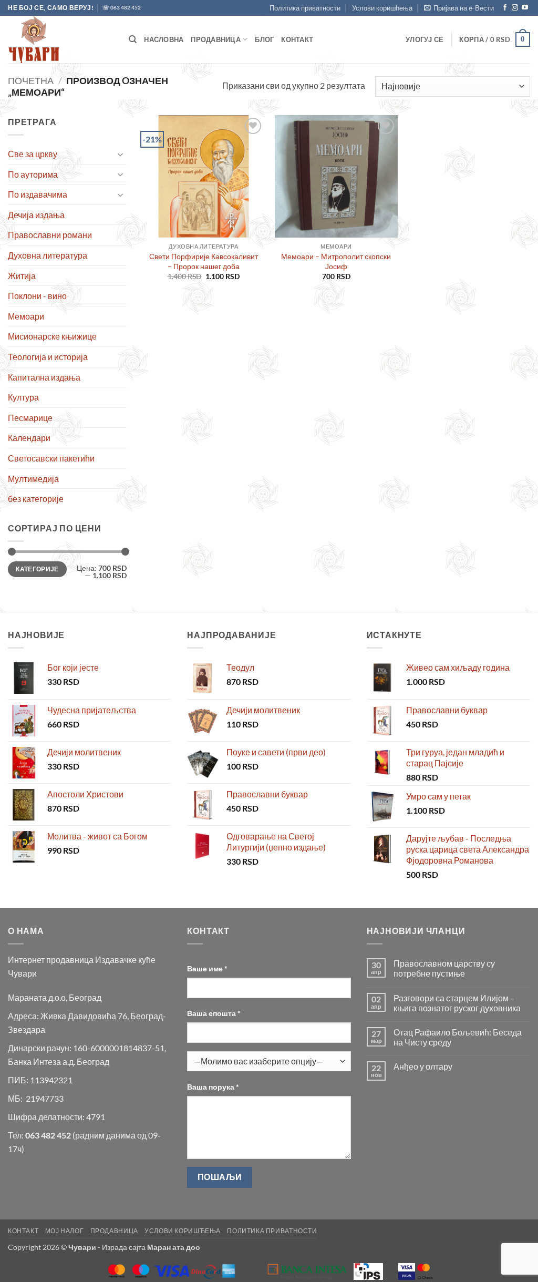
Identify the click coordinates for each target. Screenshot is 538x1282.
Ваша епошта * (214, 1013)
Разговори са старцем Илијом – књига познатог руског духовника (457, 1003)
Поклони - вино (37, 296)
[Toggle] (120, 154)
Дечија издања (36, 215)
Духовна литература (47, 255)
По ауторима (33, 174)
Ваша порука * (213, 1086)
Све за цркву (32, 154)
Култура (23, 397)
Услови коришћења (382, 8)
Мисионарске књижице (52, 336)
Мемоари (26, 316)
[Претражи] (133, 39)
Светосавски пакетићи (51, 458)
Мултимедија (33, 479)
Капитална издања (44, 377)
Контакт (297, 39)
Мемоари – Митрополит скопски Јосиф (336, 261)
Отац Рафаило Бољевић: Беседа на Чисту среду (458, 1037)
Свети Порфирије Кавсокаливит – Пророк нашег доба (203, 261)
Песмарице (30, 418)
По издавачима (37, 194)
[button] (459, 8)
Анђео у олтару (423, 1066)
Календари (29, 438)
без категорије (36, 499)
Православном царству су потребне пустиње (444, 968)
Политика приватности (305, 8)
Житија (22, 276)
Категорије (37, 569)
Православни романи (50, 235)
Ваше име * (207, 968)
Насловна (163, 39)
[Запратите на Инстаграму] (515, 8)
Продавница (216, 39)
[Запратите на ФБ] (505, 8)
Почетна (31, 80)
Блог (264, 39)
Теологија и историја (48, 357)
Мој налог (64, 1231)
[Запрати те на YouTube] (525, 8)
